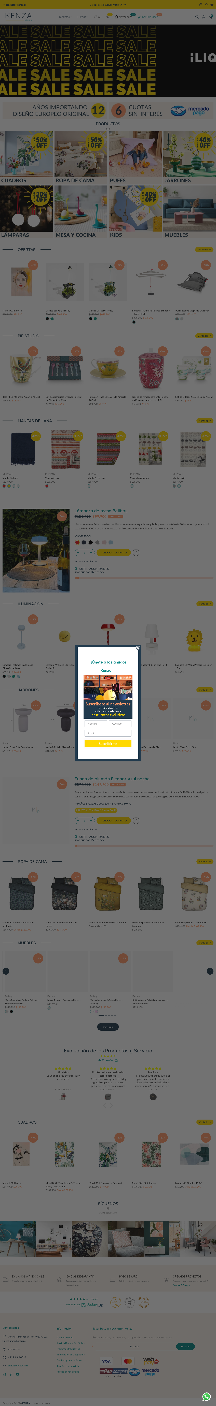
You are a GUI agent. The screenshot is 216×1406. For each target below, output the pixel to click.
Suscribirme (108, 743)
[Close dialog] (138, 647)
